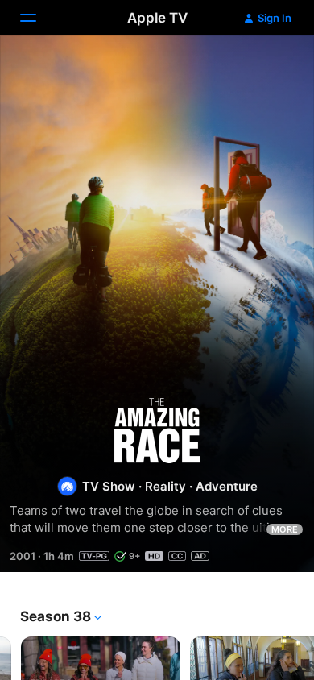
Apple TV (157, 18)
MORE (284, 529)
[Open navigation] (38, 17)
